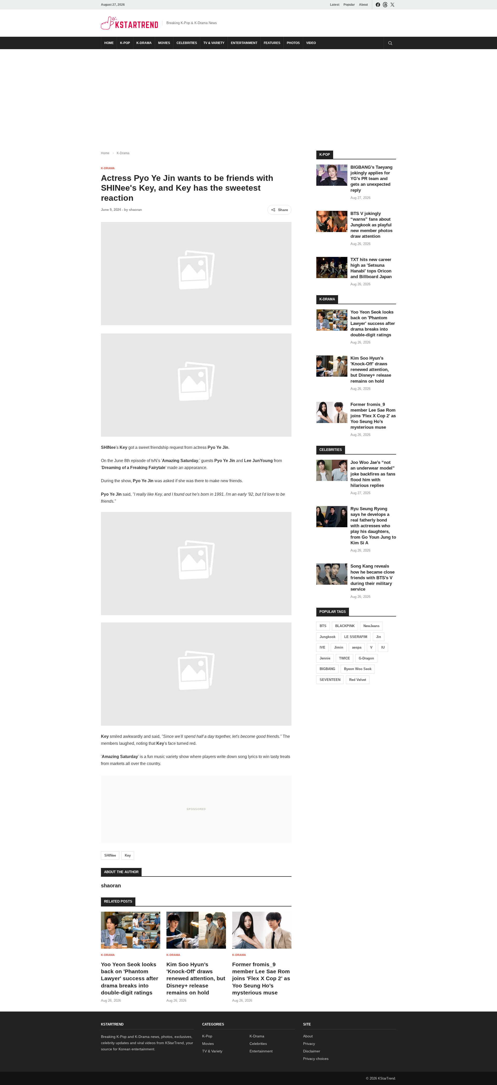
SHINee (110, 855)
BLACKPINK (345, 626)
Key (128, 855)
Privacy (309, 1044)
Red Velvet (357, 680)
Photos (293, 43)
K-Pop (125, 43)
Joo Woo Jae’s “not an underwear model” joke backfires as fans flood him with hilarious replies (372, 474)
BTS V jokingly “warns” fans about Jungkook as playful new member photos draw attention (371, 225)
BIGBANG (327, 669)
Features (272, 43)
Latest (334, 4)
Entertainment (244, 43)
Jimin (338, 647)
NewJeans (371, 626)
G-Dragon (366, 658)
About (363, 4)
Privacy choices (315, 1059)
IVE (322, 647)
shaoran (135, 210)
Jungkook (327, 637)
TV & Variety (213, 43)
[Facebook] (378, 4)
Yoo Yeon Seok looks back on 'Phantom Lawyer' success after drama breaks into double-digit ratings (129, 978)
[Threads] (385, 4)
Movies (164, 43)
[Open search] (390, 43)
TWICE (344, 658)
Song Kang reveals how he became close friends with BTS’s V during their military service (372, 577)
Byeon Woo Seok (357, 669)
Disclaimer (311, 1051)
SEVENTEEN (330, 680)
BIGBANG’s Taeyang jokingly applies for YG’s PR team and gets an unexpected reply (371, 178)
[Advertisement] (248, 96)
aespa (356, 647)
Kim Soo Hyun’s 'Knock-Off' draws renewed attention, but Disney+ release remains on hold (195, 978)
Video (311, 43)
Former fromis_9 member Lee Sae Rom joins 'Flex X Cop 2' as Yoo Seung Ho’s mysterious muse (261, 978)
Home (109, 43)
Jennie (325, 658)
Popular (349, 4)
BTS (323, 626)
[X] (392, 4)
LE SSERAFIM (355, 637)
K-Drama (144, 43)
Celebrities (187, 43)
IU (383, 647)
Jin (378, 637)
